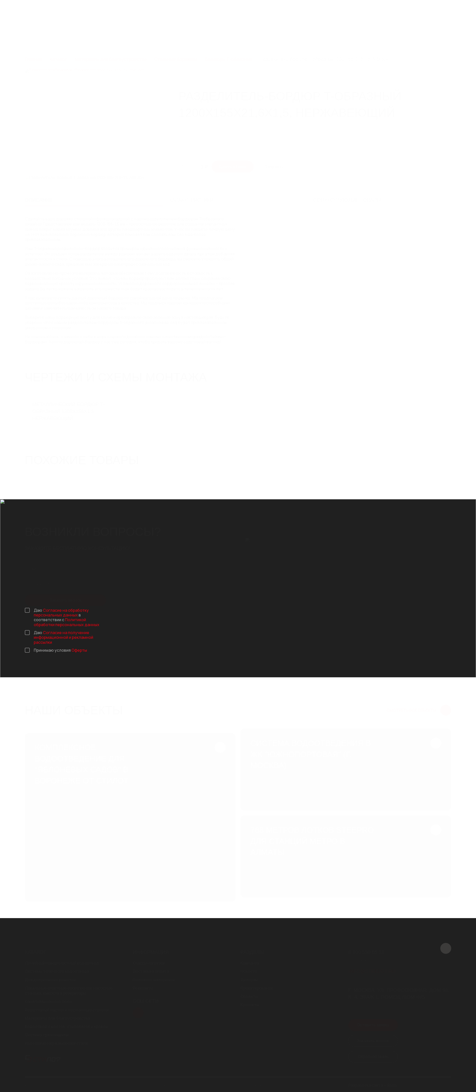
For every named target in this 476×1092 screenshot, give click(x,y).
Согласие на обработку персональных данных (61, 613)
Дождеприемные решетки (50, 979)
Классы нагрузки (149, 963)
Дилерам (289, 33)
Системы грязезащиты (46, 1034)
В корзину (274, 166)
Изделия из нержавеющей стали (56, 1043)
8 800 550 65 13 (221, 9)
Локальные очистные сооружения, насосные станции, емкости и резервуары (69, 991)
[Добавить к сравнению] (432, 74)
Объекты (356, 33)
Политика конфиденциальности (271, 1085)
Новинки (246, 33)
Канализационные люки (48, 1001)
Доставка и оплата (151, 971)
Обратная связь (373, 1056)
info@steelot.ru (222, 14)
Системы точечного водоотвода (57, 971)
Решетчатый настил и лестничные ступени (67, 1010)
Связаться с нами (380, 11)
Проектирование (319, 33)
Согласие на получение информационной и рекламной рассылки (63, 637)
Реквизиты (143, 988)
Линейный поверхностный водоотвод (62, 963)
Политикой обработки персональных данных (66, 622)
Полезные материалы (154, 979)
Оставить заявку (373, 1025)
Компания (216, 33)
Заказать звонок (429, 11)
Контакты (379, 33)
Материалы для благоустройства (57, 1018)
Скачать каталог (325, 11)
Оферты (79, 650)
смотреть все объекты (411, 710)
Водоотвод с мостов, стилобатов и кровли (66, 1026)
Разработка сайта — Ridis (372, 1085)
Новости (267, 33)
